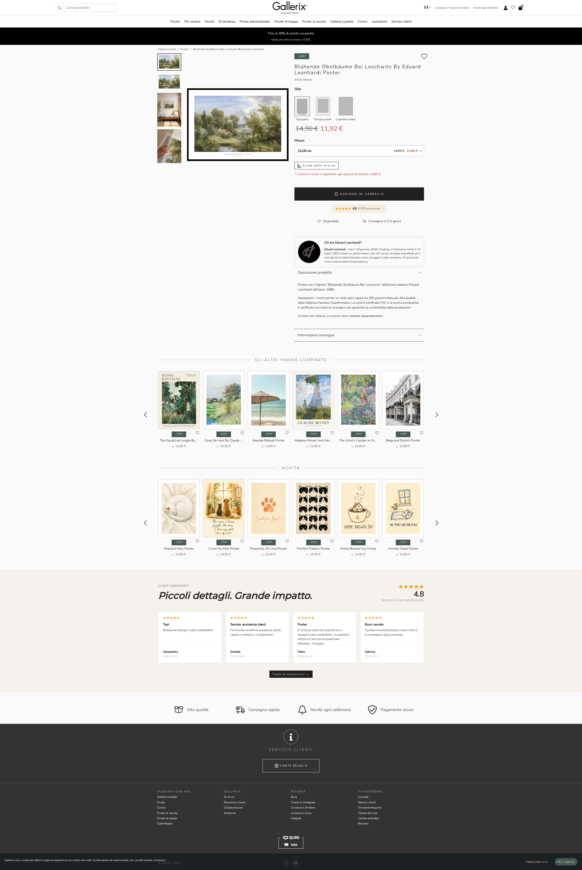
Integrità (296, 818)
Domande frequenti (369, 807)
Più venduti (192, 21)
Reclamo (363, 823)
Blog (294, 797)
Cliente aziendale (368, 818)
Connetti (363, 797)
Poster (175, 21)
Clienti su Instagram (303, 802)
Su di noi (229, 797)
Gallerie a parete (341, 21)
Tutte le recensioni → (290, 674)
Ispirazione (379, 21)
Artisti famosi (303, 80)
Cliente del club (367, 813)
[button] (59, 7)
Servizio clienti (401, 21)
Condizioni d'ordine (303, 807)
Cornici (362, 21)
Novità (209, 21)
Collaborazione (233, 807)
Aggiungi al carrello (362, 194)
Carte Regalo (293, 766)
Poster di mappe (286, 21)
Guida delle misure (318, 165)
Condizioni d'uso (301, 813)
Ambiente (230, 813)
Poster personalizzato (255, 21)
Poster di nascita (314, 21)
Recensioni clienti (235, 802)
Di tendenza (226, 21)
